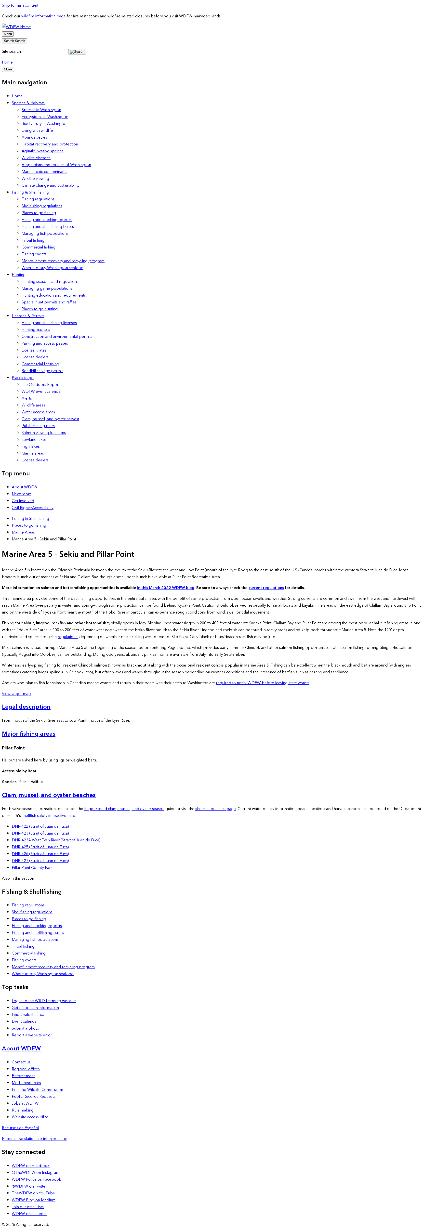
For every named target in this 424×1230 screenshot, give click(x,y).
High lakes (31, 446)
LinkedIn (29, 1213)
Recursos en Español (20, 1128)
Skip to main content (20, 5)
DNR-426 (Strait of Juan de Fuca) (40, 854)
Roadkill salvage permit (42, 370)
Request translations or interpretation (34, 1138)
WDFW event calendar (42, 391)
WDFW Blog (33, 1200)
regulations (68, 636)
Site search (11, 51)
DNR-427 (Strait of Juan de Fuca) (40, 860)
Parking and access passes (45, 343)
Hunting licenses (36, 329)
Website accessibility (30, 1117)
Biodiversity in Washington (44, 123)
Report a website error (32, 1035)
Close (8, 69)
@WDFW (29, 1186)
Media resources (26, 1082)
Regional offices (26, 1069)
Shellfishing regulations (42, 206)
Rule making (23, 1110)
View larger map (16, 693)
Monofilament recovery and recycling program (63, 261)
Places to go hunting (40, 309)
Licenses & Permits (28, 316)
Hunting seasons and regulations (50, 281)
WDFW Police (36, 1179)
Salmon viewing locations (44, 432)
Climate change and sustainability (51, 185)
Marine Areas (23, 532)
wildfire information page (43, 16)
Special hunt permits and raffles (49, 302)
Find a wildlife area (28, 1014)
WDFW (31, 1165)
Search (14, 41)
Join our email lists (28, 1207)
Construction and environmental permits (57, 336)
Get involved (23, 500)
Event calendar (25, 1021)
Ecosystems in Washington (45, 116)
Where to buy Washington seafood (52, 267)
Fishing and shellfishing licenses (49, 322)
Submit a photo (25, 1028)
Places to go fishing (39, 212)
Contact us (21, 1062)
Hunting (19, 274)
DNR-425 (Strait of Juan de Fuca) (40, 847)
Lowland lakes (34, 439)
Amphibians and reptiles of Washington (56, 164)
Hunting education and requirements (54, 295)
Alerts (27, 398)
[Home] (16, 27)
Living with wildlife (37, 130)
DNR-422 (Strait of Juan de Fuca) (40, 826)
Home (7, 62)
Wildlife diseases (36, 158)
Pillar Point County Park (32, 867)
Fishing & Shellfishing (30, 192)
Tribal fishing (33, 240)
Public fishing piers (38, 425)
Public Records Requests (33, 1096)
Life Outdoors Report (41, 384)
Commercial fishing (38, 247)
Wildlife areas (33, 405)
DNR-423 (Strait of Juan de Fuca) (40, 833)
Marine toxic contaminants (44, 171)
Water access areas (38, 412)
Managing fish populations (45, 233)
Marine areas (33, 453)
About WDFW (24, 487)
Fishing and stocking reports (47, 219)
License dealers (35, 357)
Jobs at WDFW (25, 1103)
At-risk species (34, 137)
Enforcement (23, 1076)
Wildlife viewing (35, 178)
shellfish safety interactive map (48, 815)
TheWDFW (33, 1193)
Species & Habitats (28, 103)
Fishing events (34, 254)
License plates (34, 350)
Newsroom (21, 494)
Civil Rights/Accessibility (32, 507)
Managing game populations (47, 288)
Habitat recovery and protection (50, 144)
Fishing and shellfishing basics (48, 226)
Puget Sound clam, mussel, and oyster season (124, 808)
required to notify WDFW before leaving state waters (262, 683)
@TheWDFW (35, 1172)
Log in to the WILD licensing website (44, 1000)
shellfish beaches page (215, 808)
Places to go (23, 377)
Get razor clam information (35, 1007)
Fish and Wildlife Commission (37, 1089)
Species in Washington (41, 109)
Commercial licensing (40, 364)
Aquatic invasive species (43, 151)
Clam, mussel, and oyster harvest (50, 419)
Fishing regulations (38, 199)
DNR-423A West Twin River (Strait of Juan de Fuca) (56, 840)
